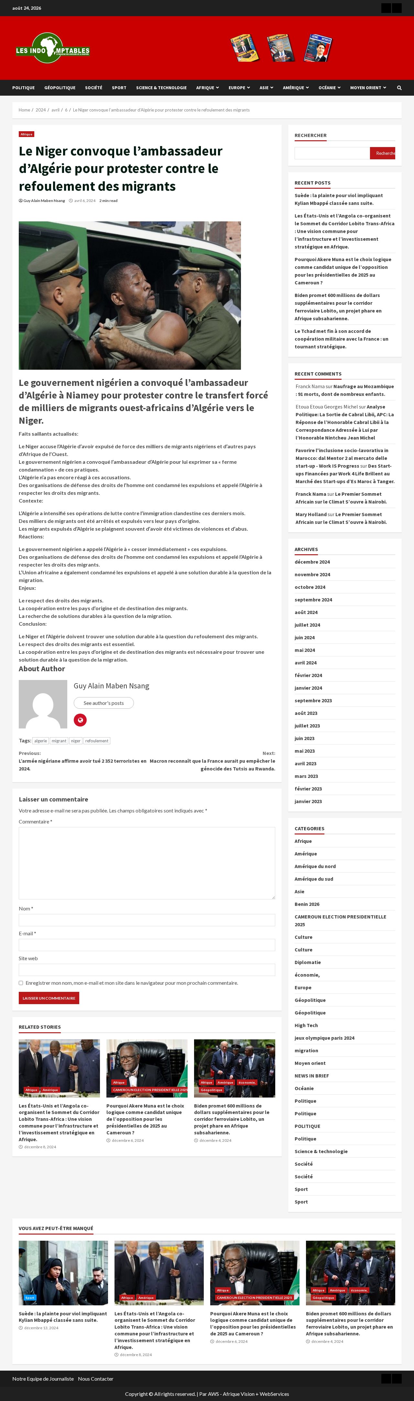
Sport (119, 87)
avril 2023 (305, 763)
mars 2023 (306, 776)
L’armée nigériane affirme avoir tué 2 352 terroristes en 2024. (83, 761)
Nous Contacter (96, 1378)
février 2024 (308, 675)
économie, (247, 1082)
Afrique (205, 87)
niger (76, 740)
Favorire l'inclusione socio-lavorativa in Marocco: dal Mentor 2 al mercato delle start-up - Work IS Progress (342, 458)
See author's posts (104, 703)
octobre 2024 (310, 587)
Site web (28, 958)
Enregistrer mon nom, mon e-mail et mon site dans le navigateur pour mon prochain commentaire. (132, 983)
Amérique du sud (314, 879)
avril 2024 (305, 662)
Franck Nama (311, 494)
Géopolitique (59, 87)
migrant (59, 740)
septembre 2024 (313, 599)
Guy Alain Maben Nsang (44, 200)
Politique (23, 87)
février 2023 (308, 788)
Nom (26, 908)
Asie (264, 87)
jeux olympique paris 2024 (324, 1038)
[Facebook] (386, 8)
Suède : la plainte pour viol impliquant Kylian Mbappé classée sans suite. (63, 1273)
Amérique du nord (315, 866)
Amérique (293, 87)
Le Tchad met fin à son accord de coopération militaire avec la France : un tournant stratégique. (341, 339)
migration (306, 1050)
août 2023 (306, 713)
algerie (40, 740)
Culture (303, 937)
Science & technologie (161, 87)
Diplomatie (308, 962)
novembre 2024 (312, 574)
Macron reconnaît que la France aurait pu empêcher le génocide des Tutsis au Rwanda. (212, 761)
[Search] (399, 88)
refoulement (96, 740)
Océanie (327, 87)
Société (93, 87)
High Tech (306, 1025)
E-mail (27, 933)
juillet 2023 (307, 725)
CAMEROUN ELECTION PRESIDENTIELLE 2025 (150, 1090)
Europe (237, 87)
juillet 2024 (307, 624)
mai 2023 (305, 751)
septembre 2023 (313, 700)
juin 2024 (304, 637)
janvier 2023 (308, 801)
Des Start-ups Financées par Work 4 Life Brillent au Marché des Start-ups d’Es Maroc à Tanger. (345, 473)
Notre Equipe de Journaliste (43, 1378)
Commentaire (35, 821)
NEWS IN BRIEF (312, 1075)
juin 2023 (304, 738)
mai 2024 (305, 650)
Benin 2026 (307, 904)
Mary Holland (311, 514)
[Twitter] (397, 8)
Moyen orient (365, 87)
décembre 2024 (312, 561)
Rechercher (311, 135)
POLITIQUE (308, 1126)
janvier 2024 (308, 688)
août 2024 (306, 612)
